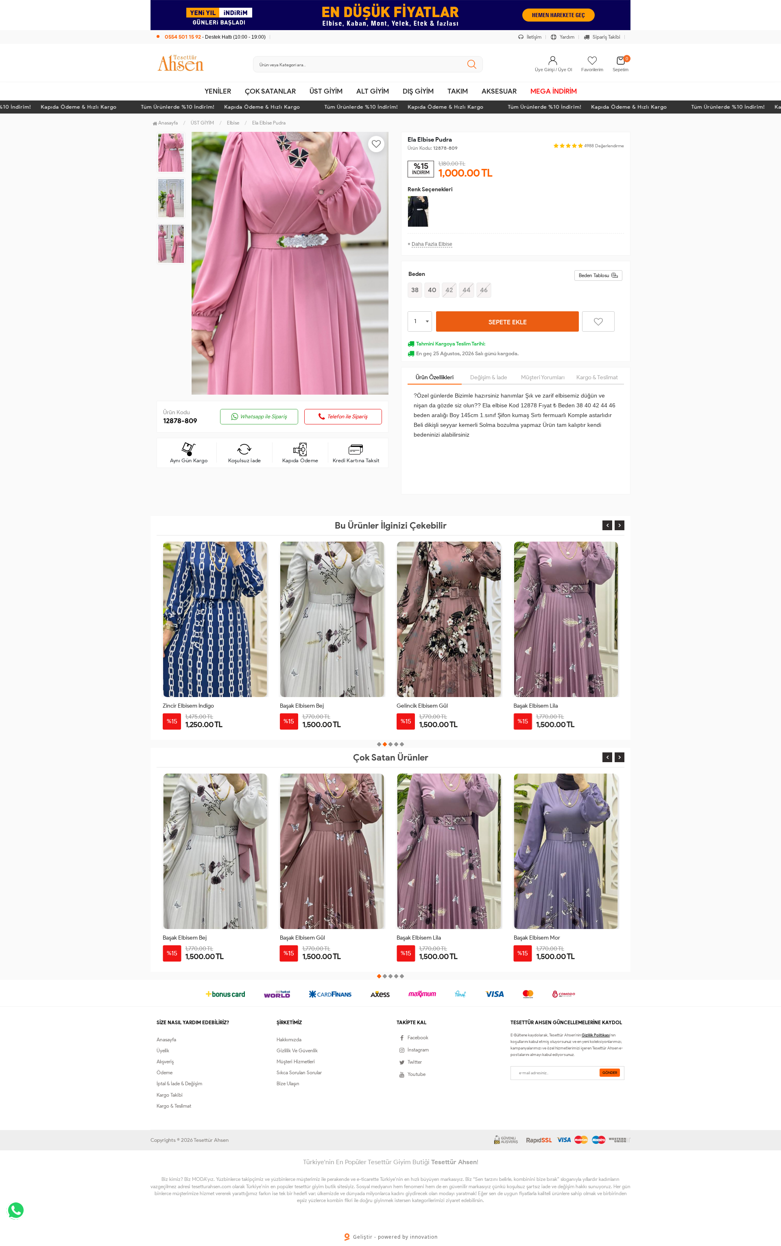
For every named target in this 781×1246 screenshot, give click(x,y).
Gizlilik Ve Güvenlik (297, 1050)
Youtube (416, 1074)
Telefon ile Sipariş (347, 416)
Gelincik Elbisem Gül (422, 705)
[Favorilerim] (592, 60)
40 (432, 290)
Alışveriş (165, 1061)
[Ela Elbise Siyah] (418, 211)
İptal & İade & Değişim (179, 1083)
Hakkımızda (289, 1039)
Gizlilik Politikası (596, 1035)
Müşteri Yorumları (543, 377)
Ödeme (164, 1072)
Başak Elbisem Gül (185, 937)
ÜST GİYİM (326, 91)
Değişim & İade (488, 377)
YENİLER (218, 91)
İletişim (533, 37)
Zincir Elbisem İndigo (188, 705)
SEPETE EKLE (508, 322)
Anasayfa (167, 123)
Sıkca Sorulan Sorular (299, 1072)
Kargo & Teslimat (597, 377)
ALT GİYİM (372, 91)
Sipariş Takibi (605, 37)
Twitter (415, 1062)
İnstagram (418, 1050)
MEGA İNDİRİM (553, 91)
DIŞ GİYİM (418, 91)
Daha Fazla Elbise (432, 244)
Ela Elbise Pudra (269, 123)
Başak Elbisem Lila (536, 705)
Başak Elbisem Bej (302, 705)
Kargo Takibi (170, 1095)
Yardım (566, 37)
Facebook (418, 1037)
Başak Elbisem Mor (420, 937)
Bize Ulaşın (288, 1083)
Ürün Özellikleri (435, 377)
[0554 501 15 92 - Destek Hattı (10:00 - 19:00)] (211, 28)
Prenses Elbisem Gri (538, 937)
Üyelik (163, 1050)
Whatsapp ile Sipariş (263, 416)
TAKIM (457, 91)
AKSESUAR (499, 91)
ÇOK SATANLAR (270, 91)
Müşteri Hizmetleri (296, 1061)
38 (415, 290)
